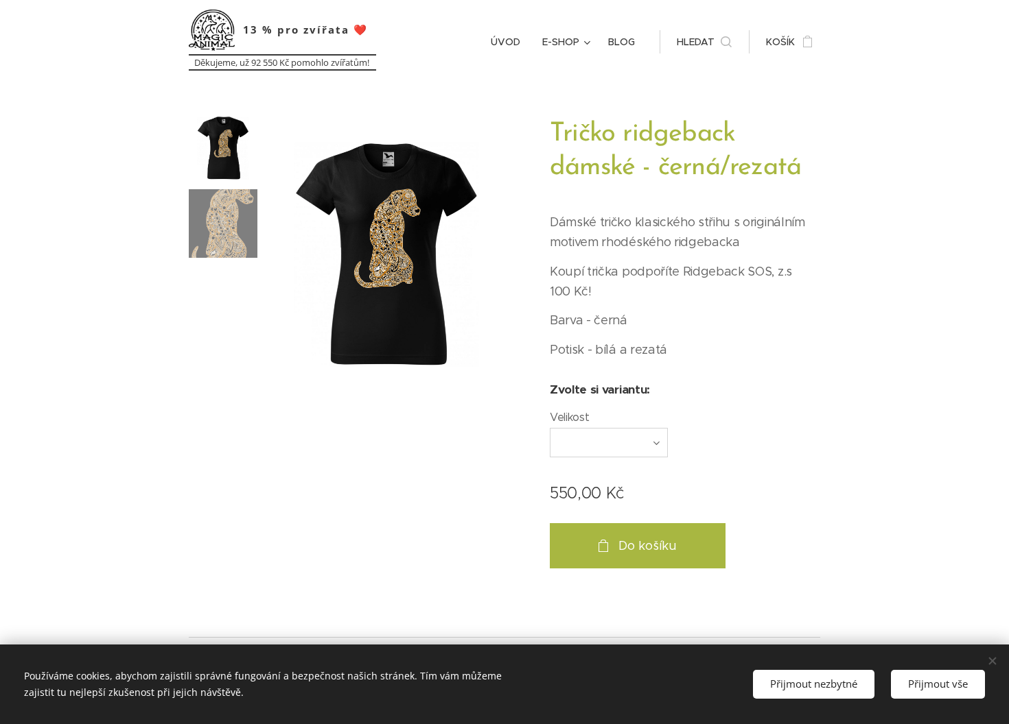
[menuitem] (509, 42)
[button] (704, 42)
